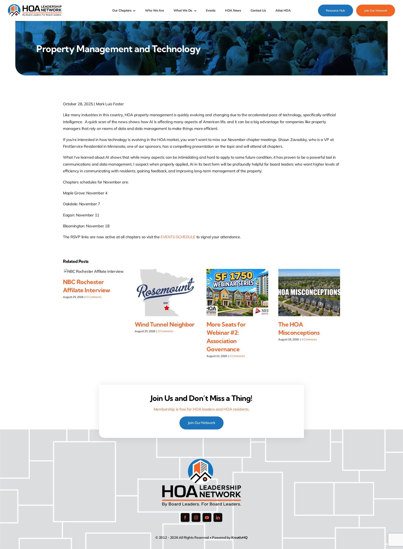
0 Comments (93, 297)
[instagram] (196, 517)
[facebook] (185, 517)
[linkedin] (217, 517)
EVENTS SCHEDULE (178, 236)
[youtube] (207, 517)
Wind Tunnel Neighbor (165, 324)
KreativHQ (239, 537)
